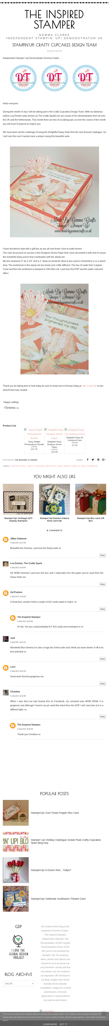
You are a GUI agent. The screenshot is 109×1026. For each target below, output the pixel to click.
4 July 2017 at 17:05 (18, 543)
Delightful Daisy (54, 466)
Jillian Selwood (18, 538)
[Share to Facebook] (87, 459)
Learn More (50, 1024)
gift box (81, 466)
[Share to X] (93, 459)
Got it (63, 1024)
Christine (15, 691)
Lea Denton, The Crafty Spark (26, 563)
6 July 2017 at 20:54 (25, 729)
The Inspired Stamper (54, 19)
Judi (12, 638)
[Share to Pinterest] (98, 459)
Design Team (70, 466)
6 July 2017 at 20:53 (25, 621)
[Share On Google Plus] (103, 459)
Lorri (12, 667)
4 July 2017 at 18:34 (18, 597)
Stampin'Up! (92, 466)
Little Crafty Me (89, 386)
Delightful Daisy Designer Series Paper (54, 444)
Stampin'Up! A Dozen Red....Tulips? (51, 870)
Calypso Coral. (18, 466)
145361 (34, 446)
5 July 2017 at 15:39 (18, 696)
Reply (102, 555)
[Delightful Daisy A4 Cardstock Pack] (75, 434)
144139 (74, 442)
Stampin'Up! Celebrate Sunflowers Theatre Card (58, 898)
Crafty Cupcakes (36, 466)
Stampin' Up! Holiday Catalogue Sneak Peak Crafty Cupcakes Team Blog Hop (66, 841)
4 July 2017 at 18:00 (18, 568)
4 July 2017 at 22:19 (18, 671)
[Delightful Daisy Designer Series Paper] (54, 438)
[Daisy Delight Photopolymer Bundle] (34, 438)
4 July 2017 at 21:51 (18, 642)
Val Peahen (16, 592)
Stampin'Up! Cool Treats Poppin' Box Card (55, 812)
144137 (54, 449)
